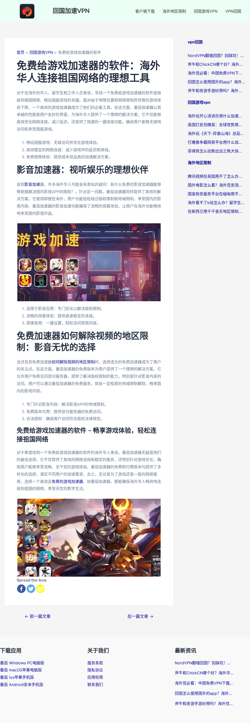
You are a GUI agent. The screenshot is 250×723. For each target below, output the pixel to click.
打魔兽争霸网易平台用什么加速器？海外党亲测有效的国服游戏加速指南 (216, 142)
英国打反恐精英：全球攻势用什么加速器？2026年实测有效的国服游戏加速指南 (216, 124)
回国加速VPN (71, 11)
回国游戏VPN (206, 11)
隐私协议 (95, 669)
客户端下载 (145, 11)
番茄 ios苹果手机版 (17, 677)
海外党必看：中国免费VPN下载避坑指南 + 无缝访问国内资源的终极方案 (216, 73)
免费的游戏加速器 (67, 481)
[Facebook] (21, 588)
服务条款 (95, 662)
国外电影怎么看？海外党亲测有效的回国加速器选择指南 (216, 185)
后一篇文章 (140, 616)
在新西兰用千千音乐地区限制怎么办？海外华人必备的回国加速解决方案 (216, 211)
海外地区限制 (174, 11)
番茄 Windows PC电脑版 (22, 662)
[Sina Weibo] (40, 588)
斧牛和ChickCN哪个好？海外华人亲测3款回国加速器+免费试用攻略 (216, 64)
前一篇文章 (38, 616)
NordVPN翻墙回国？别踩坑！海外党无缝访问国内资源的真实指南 (216, 55)
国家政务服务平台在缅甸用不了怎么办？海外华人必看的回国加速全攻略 (216, 193)
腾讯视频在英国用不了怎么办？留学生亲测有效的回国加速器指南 (216, 176)
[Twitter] (31, 588)
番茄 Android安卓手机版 (21, 684)
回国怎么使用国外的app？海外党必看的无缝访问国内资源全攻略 (216, 81)
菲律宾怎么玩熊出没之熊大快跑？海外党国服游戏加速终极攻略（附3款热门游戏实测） (216, 151)
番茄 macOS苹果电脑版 (21, 669)
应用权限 (95, 677)
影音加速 (32, 184)
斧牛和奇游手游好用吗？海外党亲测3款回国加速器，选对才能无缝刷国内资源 (216, 90)
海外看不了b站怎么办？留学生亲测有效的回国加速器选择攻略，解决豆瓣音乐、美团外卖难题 (216, 202)
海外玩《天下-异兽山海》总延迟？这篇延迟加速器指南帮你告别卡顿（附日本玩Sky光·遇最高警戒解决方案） (216, 133)
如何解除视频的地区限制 (73, 361)
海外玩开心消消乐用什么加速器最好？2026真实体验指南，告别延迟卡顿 (216, 115)
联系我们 (95, 684)
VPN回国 (233, 11)
